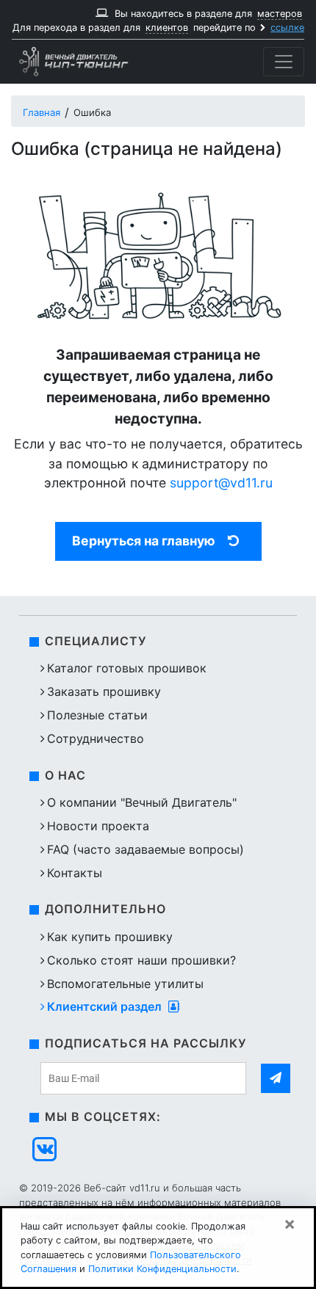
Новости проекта (98, 825)
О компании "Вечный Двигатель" (142, 802)
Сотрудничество (95, 738)
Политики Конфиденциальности (162, 1268)
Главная (41, 112)
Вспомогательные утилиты (125, 983)
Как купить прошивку (110, 936)
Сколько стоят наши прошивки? (141, 960)
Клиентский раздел (106, 1006)
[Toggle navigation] (283, 61)
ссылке (287, 27)
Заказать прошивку (104, 691)
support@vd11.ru (221, 482)
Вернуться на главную (143, 540)
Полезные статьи (97, 715)
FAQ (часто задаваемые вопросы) (145, 849)
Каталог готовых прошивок (127, 668)
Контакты (74, 872)
